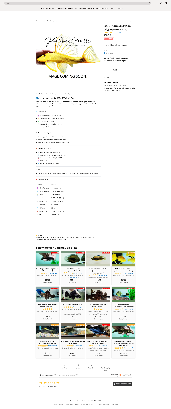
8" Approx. (109, 53)
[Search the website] (149, 3)
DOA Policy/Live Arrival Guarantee (66, 8)
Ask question (122, 33)
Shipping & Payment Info (81, 404)
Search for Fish (65, 368)
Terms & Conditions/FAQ (86, 8)
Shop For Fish (50, 8)
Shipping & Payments (101, 8)
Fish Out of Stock (52, 21)
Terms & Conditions (58, 404)
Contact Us (120, 8)
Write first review (123, 384)
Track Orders (92, 368)
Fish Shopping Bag (105, 369)
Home (42, 8)
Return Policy (92, 404)
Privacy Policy (69, 404)
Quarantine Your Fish (103, 404)
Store (43, 21)
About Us (112, 8)
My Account (79, 368)
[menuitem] (131, 21)
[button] (161, 3)
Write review (115, 33)
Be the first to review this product (48, 386)
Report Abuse (114, 404)
